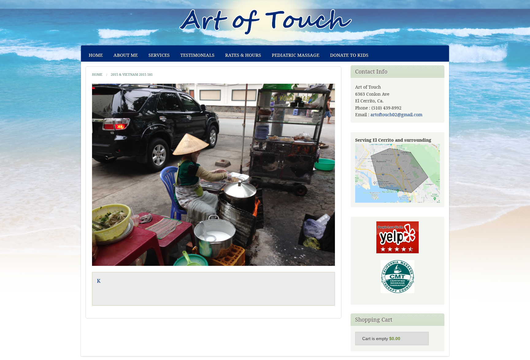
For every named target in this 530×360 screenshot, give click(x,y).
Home (96, 55)
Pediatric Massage (295, 55)
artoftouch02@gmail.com (396, 114)
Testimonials (197, 55)
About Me (125, 55)
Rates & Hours (243, 55)
